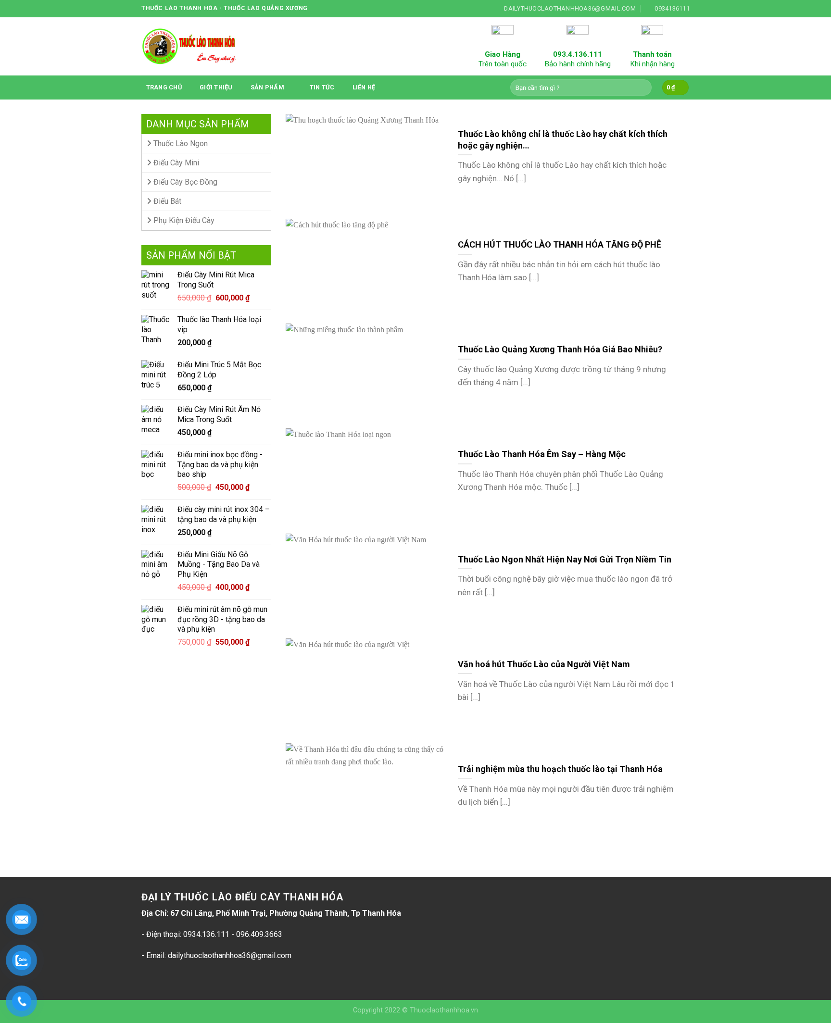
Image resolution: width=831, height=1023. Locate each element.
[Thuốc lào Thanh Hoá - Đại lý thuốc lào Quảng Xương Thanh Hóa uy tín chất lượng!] (189, 46)
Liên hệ (364, 87)
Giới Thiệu (216, 87)
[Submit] (643, 87)
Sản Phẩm (267, 87)
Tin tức (322, 87)
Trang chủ (164, 87)
